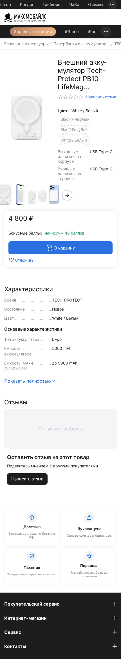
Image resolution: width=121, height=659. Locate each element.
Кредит (26, 4)
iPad (92, 31)
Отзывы (95, 4)
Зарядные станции (33, 31)
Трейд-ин (51, 4)
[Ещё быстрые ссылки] (112, 4)
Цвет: (63, 110)
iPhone (72, 31)
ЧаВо (74, 4)
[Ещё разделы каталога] (106, 32)
